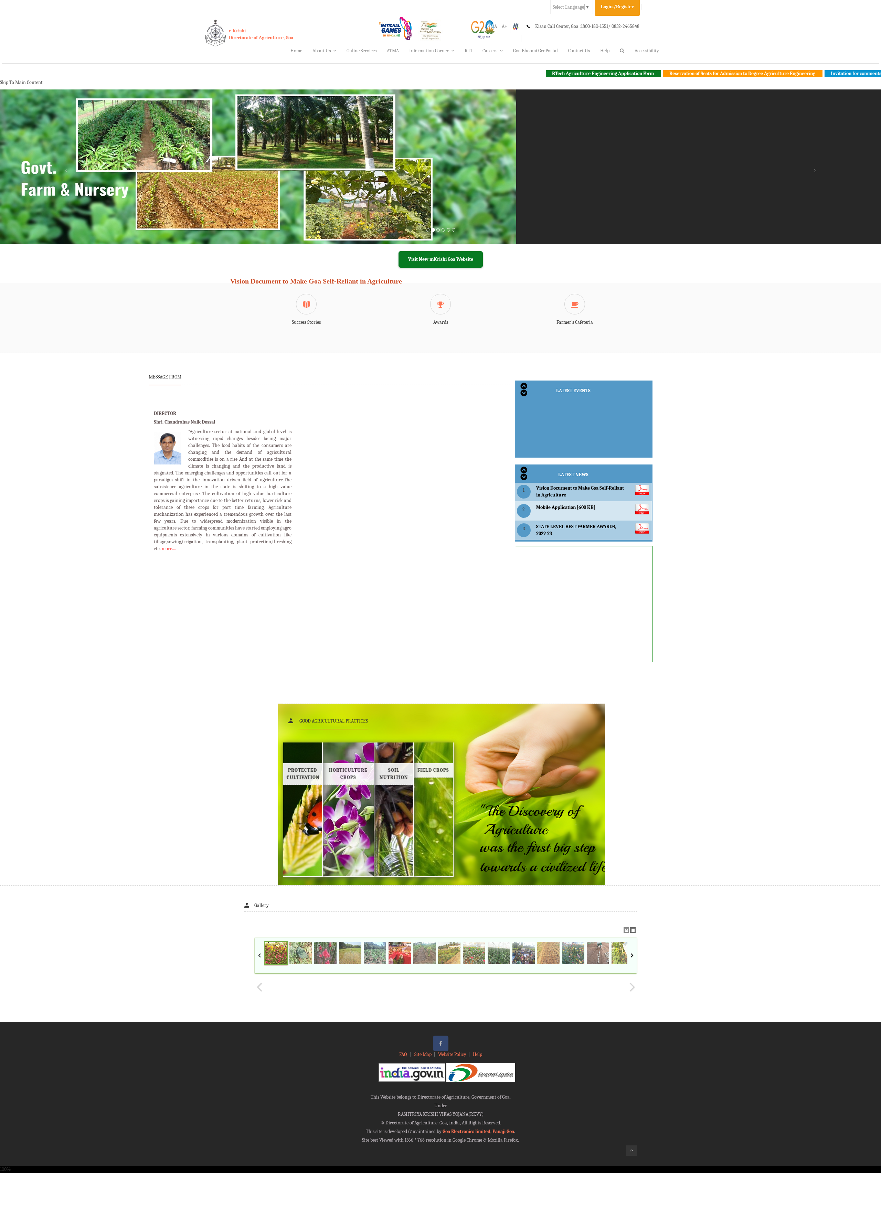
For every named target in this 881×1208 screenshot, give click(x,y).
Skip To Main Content (21, 82)
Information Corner (429, 51)
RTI (468, 51)
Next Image (632, 987)
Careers (489, 51)
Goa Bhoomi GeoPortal (535, 51)
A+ (504, 26)
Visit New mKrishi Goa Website (440, 259)
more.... (169, 549)
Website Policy (452, 1054)
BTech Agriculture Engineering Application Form (537, 73)
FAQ (403, 1054)
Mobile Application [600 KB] (565, 507)
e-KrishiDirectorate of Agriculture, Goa (261, 34)
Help (604, 51)
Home (296, 51)
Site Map (423, 1054)
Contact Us (579, 51)
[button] (66, 175)
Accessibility (647, 51)
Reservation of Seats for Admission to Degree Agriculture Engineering (677, 73)
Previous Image (259, 987)
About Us (321, 51)
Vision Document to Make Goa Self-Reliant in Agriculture (316, 281)
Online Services (361, 51)
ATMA (393, 51)
